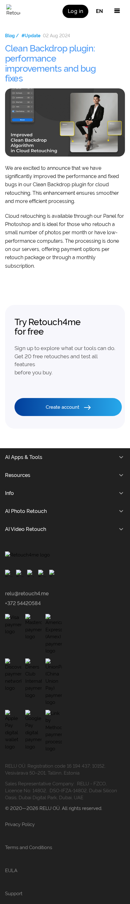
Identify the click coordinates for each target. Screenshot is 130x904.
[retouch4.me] (13, 11)
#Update (30, 35)
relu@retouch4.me (27, 594)
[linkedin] (52, 573)
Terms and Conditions (28, 847)
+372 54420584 (23, 603)
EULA (11, 870)
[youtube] (30, 573)
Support (13, 893)
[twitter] (41, 573)
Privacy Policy (20, 824)
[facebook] (8, 573)
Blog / (12, 35)
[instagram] (19, 573)
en (99, 11)
